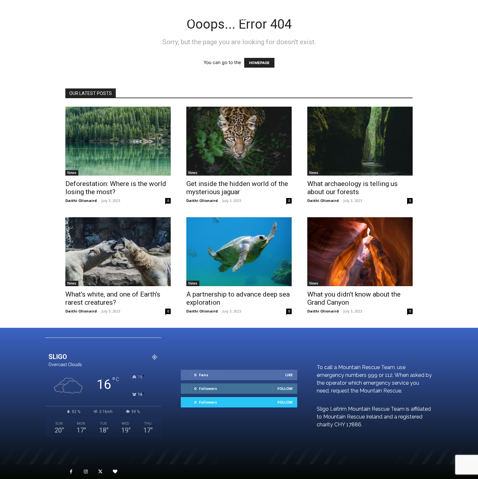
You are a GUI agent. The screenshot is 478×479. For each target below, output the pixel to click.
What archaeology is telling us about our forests (352, 188)
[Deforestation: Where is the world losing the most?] (118, 141)
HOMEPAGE (259, 62)
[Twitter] (100, 471)
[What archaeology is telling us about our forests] (360, 141)
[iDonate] (115, 471)
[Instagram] (85, 471)
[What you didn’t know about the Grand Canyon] (360, 251)
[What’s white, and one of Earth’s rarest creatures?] (118, 251)
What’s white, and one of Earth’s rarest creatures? (112, 298)
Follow (285, 388)
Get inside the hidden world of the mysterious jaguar (237, 188)
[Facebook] (71, 471)
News (71, 172)
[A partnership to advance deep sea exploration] (239, 251)
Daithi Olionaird (81, 200)
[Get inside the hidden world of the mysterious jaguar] (239, 141)
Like (289, 374)
